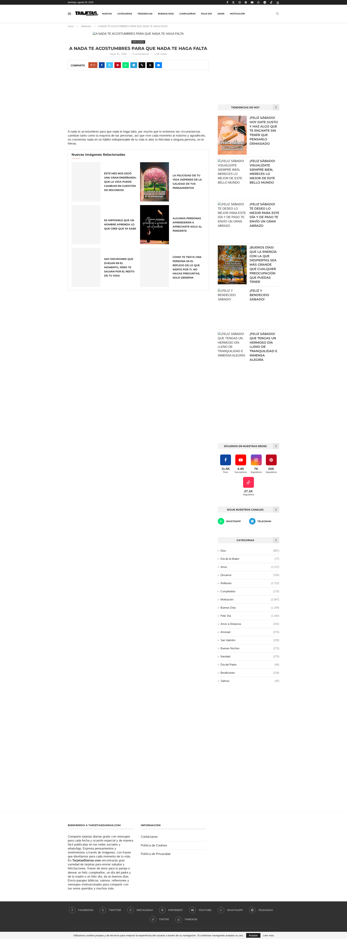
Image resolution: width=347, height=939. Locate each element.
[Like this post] (94, 65)
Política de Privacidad (155, 854)
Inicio (70, 26)
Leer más (268, 935)
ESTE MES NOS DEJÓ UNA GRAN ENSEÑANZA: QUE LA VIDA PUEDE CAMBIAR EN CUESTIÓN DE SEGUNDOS (120, 182)
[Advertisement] (138, 103)
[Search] (277, 13)
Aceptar (253, 935)
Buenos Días (166, 13)
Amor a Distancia (249, 623)
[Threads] (277, 2)
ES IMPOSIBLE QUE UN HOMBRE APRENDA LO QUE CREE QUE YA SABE (120, 224)
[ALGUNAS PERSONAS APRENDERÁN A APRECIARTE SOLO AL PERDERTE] (154, 224)
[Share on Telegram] (133, 65)
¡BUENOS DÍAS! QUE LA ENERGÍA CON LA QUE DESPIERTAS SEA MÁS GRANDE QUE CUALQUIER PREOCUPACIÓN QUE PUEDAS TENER (263, 265)
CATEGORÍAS (124, 13)
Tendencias (145, 13)
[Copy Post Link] (142, 65)
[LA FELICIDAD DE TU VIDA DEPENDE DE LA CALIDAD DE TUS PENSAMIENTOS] (154, 181)
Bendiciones (249, 672)
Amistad (249, 632)
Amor (220, 13)
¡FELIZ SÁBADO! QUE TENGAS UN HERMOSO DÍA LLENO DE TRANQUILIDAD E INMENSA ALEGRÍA (263, 347)
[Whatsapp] (258, 2)
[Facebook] (227, 2)
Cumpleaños (187, 13)
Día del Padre (249, 664)
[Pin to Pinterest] (117, 65)
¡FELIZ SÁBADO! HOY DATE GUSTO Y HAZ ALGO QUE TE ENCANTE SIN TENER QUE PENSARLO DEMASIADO (264, 130)
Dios (249, 550)
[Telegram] (264, 2)
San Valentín (249, 640)
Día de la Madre (249, 558)
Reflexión (86, 26)
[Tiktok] (271, 2)
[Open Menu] (69, 13)
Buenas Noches (249, 648)
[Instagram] (239, 2)
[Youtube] (252, 2)
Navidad (249, 656)
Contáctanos (149, 836)
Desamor (249, 575)
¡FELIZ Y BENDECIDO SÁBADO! (259, 295)
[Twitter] (233, 2)
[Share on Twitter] (109, 65)
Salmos (249, 680)
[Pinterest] (246, 2)
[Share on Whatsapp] (125, 65)
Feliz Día (206, 13)
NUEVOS (107, 13)
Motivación (237, 13)
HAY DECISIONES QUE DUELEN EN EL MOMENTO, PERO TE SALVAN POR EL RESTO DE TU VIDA (119, 267)
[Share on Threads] (150, 65)
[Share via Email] (158, 65)
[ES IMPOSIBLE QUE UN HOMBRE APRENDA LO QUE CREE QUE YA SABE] (86, 224)
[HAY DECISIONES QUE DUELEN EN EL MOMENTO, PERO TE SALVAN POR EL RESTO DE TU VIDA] (86, 267)
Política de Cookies (154, 845)
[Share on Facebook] (102, 65)
